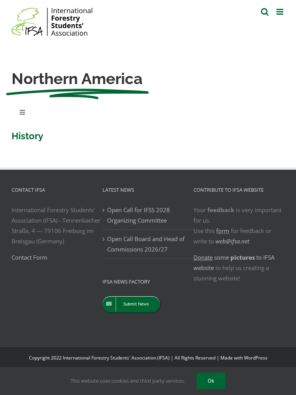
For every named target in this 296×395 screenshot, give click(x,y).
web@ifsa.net (232, 241)
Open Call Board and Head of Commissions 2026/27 (146, 244)
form (222, 231)
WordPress (255, 357)
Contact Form (29, 257)
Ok (211, 380)
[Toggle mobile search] (265, 12)
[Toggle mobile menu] (280, 12)
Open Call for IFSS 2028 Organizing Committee (138, 215)
